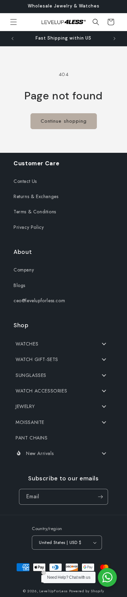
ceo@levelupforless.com (39, 300)
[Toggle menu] (104, 343)
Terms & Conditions (35, 211)
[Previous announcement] (12, 38)
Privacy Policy (29, 227)
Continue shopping (64, 121)
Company (24, 269)
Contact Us (25, 181)
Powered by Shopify (86, 591)
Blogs (19, 285)
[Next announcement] (114, 38)
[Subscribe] (100, 497)
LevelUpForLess (53, 591)
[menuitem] (63, 344)
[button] (13, 22)
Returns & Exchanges (36, 196)
